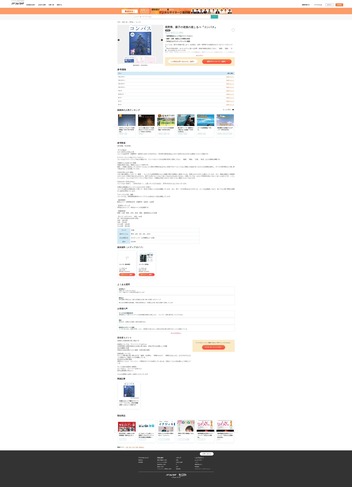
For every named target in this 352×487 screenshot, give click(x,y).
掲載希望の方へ (198, 464)
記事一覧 (51, 4)
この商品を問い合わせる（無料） (182, 61)
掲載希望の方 (306, 4)
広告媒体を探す (30, 4)
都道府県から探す (161, 464)
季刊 (182, 32)
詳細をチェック (230, 76)
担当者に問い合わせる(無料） (213, 347)
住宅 (133, 447)
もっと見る (227, 109)
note (177, 466)
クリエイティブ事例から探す (164, 469)
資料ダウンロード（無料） (217, 61)
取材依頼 (178, 469)
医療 (137, 447)
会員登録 (339, 4)
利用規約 (197, 466)
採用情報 (140, 462)
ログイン (329, 4)
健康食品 (141, 447)
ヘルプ (196, 462)
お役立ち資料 (42, 4)
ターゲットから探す (162, 462)
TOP (118, 22)
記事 (177, 460)
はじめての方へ (198, 460)
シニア (168, 32)
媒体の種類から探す (162, 460)
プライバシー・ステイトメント (202, 469)
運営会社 (140, 460)
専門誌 (131, 22)
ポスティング (175, 32)
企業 (127, 447)
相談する (59, 4)
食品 (130, 447)
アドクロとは (318, 4)
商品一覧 (124, 22)
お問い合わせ (206, 454)
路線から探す (160, 466)
